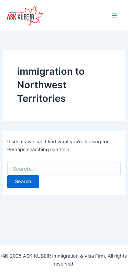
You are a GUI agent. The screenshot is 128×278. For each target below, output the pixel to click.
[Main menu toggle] (114, 15)
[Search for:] (63, 169)
